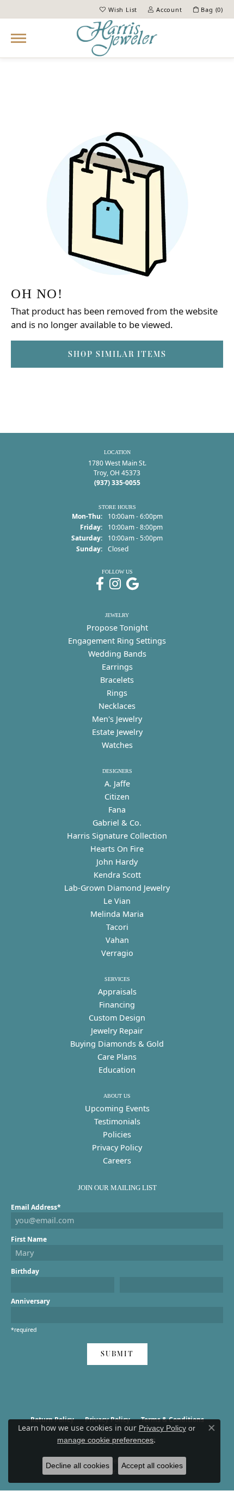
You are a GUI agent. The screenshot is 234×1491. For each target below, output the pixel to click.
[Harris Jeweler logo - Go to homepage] (117, 38)
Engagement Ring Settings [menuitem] (117, 641)
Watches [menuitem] (117, 745)
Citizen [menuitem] (117, 796)
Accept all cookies (152, 1465)
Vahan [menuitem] (117, 940)
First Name (29, 1239)
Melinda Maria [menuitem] (117, 914)
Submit (117, 1354)
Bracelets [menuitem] (117, 680)
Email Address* (36, 1207)
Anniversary (30, 1301)
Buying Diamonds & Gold (117, 1044)
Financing (117, 1004)
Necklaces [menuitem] (117, 706)
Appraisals (117, 991)
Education (117, 1070)
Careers (117, 1160)
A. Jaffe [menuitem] (117, 783)
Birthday (25, 1271)
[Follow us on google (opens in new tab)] (132, 583)
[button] (118, 9)
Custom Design (117, 1017)
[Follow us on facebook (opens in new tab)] (100, 583)
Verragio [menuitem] (117, 953)
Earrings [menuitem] (117, 667)
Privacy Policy (117, 1147)
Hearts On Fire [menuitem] (117, 849)
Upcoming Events (117, 1108)
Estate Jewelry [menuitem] (117, 732)
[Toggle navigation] (18, 38)
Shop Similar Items (117, 354)
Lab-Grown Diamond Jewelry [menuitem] (117, 888)
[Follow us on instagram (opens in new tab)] (115, 583)
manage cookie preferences (105, 1440)
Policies (117, 1134)
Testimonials (117, 1121)
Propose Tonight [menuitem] (117, 627)
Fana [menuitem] (117, 809)
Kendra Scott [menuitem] (117, 875)
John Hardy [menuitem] (117, 862)
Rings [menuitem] (117, 693)
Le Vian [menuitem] (117, 901)
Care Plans (117, 1057)
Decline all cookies (77, 1465)
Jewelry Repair (117, 1031)
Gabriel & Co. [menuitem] (117, 822)
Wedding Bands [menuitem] (117, 654)
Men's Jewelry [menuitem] (117, 719)
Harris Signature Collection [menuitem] (117, 836)
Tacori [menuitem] (117, 927)
